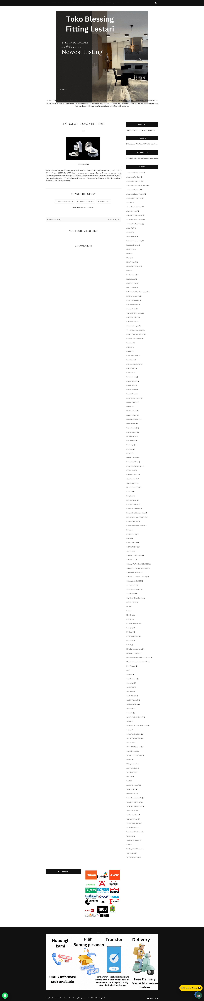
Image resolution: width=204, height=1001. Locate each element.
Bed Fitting (130, 249)
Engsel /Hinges (131, 415)
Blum (128, 258)
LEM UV (129, 619)
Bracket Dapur (131, 275)
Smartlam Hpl (130, 772)
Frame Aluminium (132, 462)
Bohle (128, 270)
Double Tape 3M (131, 381)
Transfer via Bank (132, 819)
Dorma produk (131, 377)
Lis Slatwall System (132, 636)
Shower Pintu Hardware (134, 755)
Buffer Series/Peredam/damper (136, 292)
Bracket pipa (130, 279)
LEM (127, 611)
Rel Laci (128, 730)
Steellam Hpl (130, 793)
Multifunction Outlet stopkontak (137, 662)
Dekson (129, 351)
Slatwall (129, 759)
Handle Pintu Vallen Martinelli (136, 517)
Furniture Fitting (131, 475)
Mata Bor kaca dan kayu (134, 649)
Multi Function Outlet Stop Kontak (138, 657)
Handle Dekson (131, 500)
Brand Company (131, 287)
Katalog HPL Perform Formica (136, 577)
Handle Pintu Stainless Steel (135, 513)
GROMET (129, 492)
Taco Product (130, 810)
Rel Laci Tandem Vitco (133, 738)
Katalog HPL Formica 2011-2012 (137, 564)
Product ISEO (131, 696)
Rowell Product (131, 751)
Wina (128, 844)
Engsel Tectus (131, 428)
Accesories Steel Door (133, 198)
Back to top (152, 998)
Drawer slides (130, 394)
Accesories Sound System (135, 194)
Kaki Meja (129, 551)
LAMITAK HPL (131, 602)
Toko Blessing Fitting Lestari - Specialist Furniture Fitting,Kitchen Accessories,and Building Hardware (89, 3)
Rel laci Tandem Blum (133, 734)
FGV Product (130, 440)
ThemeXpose (64, 998)
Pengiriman (130, 683)
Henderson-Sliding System (135, 526)
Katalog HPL (130, 560)
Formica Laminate (132, 458)
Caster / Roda (131, 309)
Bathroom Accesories (133, 241)
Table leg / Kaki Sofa (133, 802)
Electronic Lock (131, 411)
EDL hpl (128, 406)
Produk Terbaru (131, 700)
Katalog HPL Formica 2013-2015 (137, 568)
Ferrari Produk (131, 436)
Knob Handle (130, 594)
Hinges (128, 538)
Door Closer (130, 360)
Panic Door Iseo (131, 679)
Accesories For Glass (133, 177)
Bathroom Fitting (132, 245)
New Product (130, 666)
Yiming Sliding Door (132, 857)
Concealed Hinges (132, 326)
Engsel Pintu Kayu (132, 419)
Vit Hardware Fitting (133, 823)
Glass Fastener (131, 483)
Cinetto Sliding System (134, 313)
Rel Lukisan (130, 742)
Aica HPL (129, 202)
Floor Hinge (130, 445)
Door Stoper (130, 368)
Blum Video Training (133, 266)
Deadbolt (129, 343)
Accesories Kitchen (133, 190)
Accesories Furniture (133, 181)
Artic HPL (129, 228)
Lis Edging (129, 628)
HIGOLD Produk (131, 534)
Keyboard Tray (131, 585)
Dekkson (129, 347)
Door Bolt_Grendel (132, 355)
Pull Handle (130, 708)
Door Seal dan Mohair (133, 364)
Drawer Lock (130, 385)
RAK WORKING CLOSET (134, 717)
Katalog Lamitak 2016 (133, 581)
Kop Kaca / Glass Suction (134, 598)
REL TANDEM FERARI (133, 747)
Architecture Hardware (134, 224)
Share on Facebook (65, 201)
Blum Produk (130, 262)
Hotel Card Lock (131, 543)
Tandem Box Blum (132, 815)
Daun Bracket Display (133, 338)
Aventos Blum (131, 236)
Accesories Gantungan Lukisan (136, 185)
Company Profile (131, 321)
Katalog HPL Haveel (133, 572)
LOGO (128, 645)
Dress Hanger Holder (133, 398)
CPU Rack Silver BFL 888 (134, 330)
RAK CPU (129, 713)
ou (127, 670)
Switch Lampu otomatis (134, 798)
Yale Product (130, 853)
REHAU (128, 721)
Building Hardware (132, 296)
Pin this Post (105, 201)
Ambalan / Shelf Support (86, 207)
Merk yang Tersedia (133, 653)
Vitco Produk (130, 827)
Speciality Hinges (132, 785)
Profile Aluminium (132, 704)
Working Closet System (134, 849)
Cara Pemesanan (132, 304)
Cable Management (132, 300)
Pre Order (129, 691)
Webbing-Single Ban (133, 840)
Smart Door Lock (131, 768)
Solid (128, 781)
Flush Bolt (129, 449)
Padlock (129, 674)
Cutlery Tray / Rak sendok (135, 334)
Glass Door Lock (131, 479)
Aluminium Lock (131, 211)
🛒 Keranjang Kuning (190, 988)
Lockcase (129, 640)
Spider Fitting (130, 789)
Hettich (129, 530)
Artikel (128, 232)
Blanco (128, 253)
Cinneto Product (132, 317)
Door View (129, 372)
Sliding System (131, 764)
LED (127, 606)
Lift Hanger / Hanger (133, 623)
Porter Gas (130, 687)
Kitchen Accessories (133, 589)
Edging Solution (131, 402)
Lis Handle (129, 632)
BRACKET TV (131, 283)
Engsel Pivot (130, 423)
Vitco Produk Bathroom (134, 832)
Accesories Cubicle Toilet (134, 173)
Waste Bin (129, 836)
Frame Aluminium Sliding (134, 466)
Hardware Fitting (132, 521)
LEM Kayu (129, 615)
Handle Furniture (132, 504)
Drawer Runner (131, 389)
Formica (129, 453)
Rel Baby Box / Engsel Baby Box (136, 725)
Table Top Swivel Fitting (134, 806)
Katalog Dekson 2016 (133, 555)
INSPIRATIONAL (132, 547)
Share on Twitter (87, 201)
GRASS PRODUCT (132, 487)
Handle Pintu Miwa (132, 509)
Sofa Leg (129, 776)
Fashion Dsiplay (131, 432)
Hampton (129, 496)
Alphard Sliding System (134, 207)
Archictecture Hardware (134, 219)
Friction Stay (130, 470)
